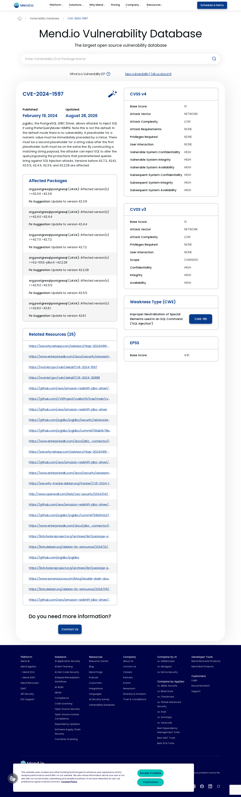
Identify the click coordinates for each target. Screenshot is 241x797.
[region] (103, 778)
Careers (127, 672)
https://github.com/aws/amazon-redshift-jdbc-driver (68, 409)
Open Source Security (67, 709)
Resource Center (98, 661)
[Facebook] (202, 786)
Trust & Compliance (134, 699)
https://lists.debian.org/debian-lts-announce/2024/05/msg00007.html (70, 589)
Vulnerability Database (44, 18)
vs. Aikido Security (167, 685)
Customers (95, 683)
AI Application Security (67, 661)
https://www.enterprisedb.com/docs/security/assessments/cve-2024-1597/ (70, 473)
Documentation (200, 685)
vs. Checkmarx (165, 696)
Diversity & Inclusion (134, 694)
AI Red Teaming (64, 666)
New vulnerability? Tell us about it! (148, 74)
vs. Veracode (164, 722)
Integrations (96, 688)
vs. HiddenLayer (166, 661)
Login (194, 680)
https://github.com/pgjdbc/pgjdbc (54, 557)
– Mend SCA (27, 672)
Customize (150, 782)
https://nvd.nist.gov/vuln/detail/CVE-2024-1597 (63, 367)
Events (127, 683)
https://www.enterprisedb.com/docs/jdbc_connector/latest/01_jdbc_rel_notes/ (70, 526)
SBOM (58, 692)
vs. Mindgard (164, 666)
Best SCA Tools (165, 743)
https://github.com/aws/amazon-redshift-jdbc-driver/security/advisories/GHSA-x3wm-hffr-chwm (70, 600)
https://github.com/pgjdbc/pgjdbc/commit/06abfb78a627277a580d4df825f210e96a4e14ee (70, 430)
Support (196, 691)
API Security (27, 694)
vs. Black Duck (165, 691)
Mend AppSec (28, 666)
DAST (24, 688)
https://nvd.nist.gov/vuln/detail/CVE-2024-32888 (64, 378)
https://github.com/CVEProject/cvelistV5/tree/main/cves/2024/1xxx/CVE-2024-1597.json (70, 399)
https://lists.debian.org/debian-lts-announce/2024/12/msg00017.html (70, 547)
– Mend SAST (28, 677)
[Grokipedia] (218, 786)
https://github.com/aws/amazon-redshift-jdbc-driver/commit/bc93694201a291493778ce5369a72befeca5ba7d (70, 388)
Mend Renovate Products (205, 661)
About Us (128, 661)
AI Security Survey (99, 699)
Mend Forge (95, 672)
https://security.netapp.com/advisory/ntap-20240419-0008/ (70, 346)
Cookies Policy (69, 781)
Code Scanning (63, 703)
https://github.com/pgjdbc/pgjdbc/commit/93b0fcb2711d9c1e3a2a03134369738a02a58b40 (70, 515)
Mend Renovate (30, 683)
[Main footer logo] (32, 763)
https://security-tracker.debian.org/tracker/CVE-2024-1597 (70, 483)
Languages (95, 694)
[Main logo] (25, 5)
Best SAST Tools (166, 737)
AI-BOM (59, 687)
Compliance (62, 698)
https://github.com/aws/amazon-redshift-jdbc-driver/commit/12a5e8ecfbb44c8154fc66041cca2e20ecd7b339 (70, 504)
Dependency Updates (67, 724)
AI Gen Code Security (67, 672)
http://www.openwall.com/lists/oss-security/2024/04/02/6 (70, 494)
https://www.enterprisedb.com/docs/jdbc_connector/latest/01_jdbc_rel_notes (70, 441)
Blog (91, 666)
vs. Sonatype (164, 717)
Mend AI (25, 661)
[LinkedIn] (210, 786)
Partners (128, 677)
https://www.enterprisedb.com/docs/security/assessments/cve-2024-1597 (70, 356)
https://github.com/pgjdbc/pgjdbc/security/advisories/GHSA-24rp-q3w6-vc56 (70, 420)
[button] (12, 778)
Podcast (93, 677)
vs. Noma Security (167, 672)
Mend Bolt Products (202, 666)
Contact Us (69, 629)
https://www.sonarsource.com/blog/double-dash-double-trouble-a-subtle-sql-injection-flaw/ (70, 579)
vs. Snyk (161, 711)
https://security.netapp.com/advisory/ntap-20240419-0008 (70, 452)
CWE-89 (201, 319)
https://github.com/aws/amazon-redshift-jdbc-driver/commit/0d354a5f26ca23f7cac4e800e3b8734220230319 (70, 462)
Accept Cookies (150, 773)
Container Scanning (66, 739)
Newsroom (129, 688)
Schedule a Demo (212, 5)
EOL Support (27, 699)
